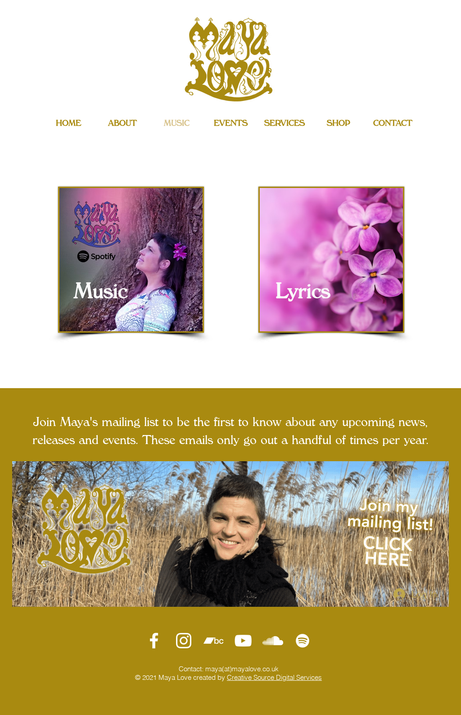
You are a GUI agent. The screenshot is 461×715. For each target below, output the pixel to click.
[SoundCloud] (272, 640)
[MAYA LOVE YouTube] (243, 640)
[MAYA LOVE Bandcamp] (213, 640)
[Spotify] (302, 640)
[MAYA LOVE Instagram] (183, 640)
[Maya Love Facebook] (154, 640)
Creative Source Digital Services (274, 677)
